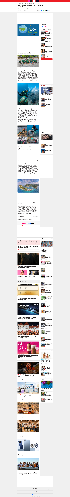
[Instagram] (45, 27)
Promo (22, 3)
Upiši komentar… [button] (22, 249)
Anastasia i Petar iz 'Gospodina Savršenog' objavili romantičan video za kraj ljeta (34, 277)
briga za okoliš (24, 219)
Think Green (19, 219)
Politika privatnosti (40, 492)
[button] (38, 10)
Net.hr (18, 265)
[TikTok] (48, 27)
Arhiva (43, 492)
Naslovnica (19, 3)
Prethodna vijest (22, 216)
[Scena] (36, 491)
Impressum (27, 492)
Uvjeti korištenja (36, 492)
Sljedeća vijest (35, 216)
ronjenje (30, 219)
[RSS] (51, 27)
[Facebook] (42, 27)
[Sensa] (34, 491)
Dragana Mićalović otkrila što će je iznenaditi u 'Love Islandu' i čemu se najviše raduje (22, 277)
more (27, 219)
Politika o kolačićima (31, 492)
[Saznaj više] (51, 85)
